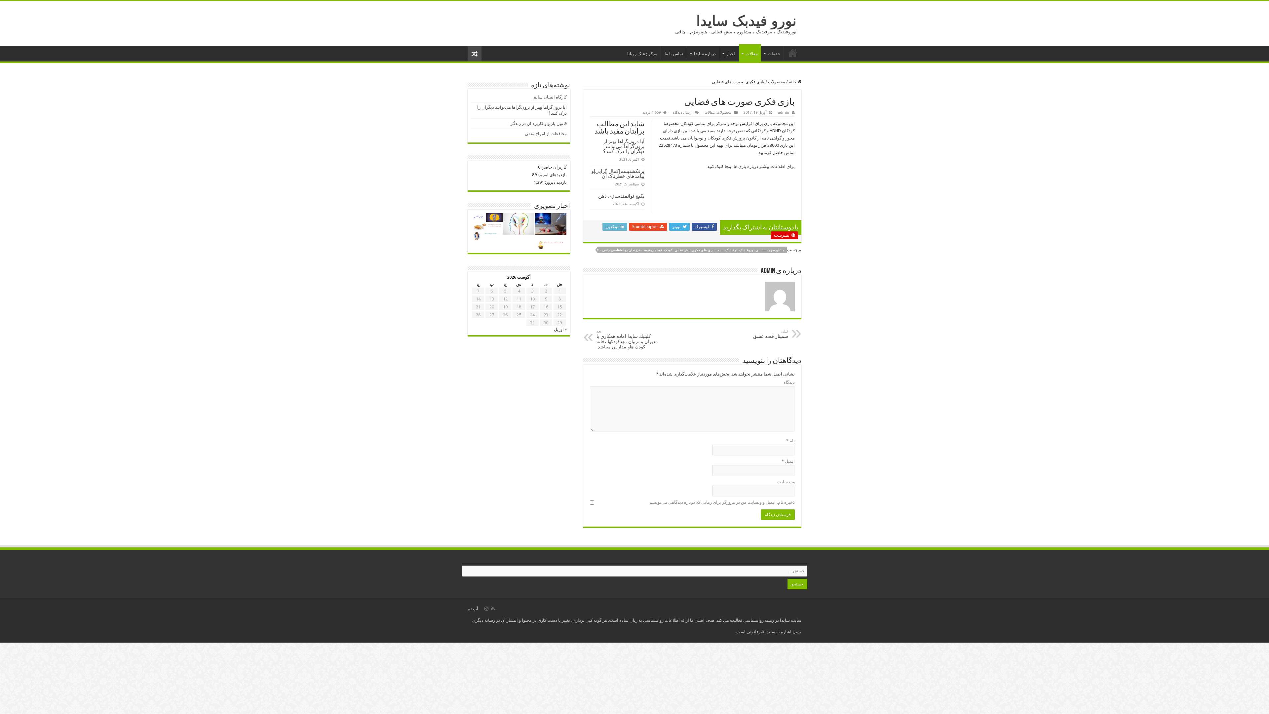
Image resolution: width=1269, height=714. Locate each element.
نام (790, 440)
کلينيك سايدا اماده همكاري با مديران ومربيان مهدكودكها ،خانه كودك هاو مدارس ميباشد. (627, 339)
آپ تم (473, 608)
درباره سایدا (705, 53)
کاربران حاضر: (553, 167)
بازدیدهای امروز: (552, 174)
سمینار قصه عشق (770, 334)
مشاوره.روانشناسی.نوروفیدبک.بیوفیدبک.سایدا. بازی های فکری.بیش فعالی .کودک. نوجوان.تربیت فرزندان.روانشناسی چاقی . (692, 250)
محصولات (776, 81)
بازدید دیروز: (555, 182)
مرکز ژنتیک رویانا (642, 53)
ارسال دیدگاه (682, 112)
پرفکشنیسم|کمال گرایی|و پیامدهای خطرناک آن (618, 173)
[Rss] (492, 609)
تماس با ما (674, 53)
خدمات (774, 53)
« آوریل (560, 329)
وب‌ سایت (786, 481)
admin (783, 112)
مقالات (752, 53)
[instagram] (486, 609)
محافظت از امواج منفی (546, 133)
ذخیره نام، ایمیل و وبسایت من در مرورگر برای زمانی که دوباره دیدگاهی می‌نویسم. (721, 502)
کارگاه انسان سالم (550, 97)
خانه (792, 53)
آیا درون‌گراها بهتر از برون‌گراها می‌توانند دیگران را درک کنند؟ (623, 146)
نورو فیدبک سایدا (746, 21)
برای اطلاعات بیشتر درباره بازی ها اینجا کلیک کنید (751, 166)
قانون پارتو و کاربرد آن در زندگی (538, 123)
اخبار (730, 53)
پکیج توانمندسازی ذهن (621, 196)
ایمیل (788, 461)
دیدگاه (789, 382)
